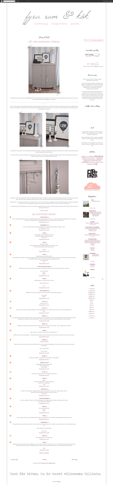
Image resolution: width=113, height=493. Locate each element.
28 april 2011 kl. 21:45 (44, 275)
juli (91, 302)
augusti (91, 300)
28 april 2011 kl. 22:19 (44, 298)
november (90, 294)
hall (88, 157)
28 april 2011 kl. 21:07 (44, 263)
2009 (91, 317)
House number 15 (44, 290)
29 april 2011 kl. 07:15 (44, 327)
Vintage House (92, 210)
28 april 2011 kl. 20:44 (44, 239)
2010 (91, 315)
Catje (44, 442)
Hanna (43, 406)
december (90, 292)
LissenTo (92, 221)
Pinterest (92, 249)
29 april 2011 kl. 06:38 (44, 321)
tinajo (44, 330)
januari (90, 313)
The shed (92, 248)
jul (102, 157)
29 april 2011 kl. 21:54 (44, 412)
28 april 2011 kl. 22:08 (44, 287)
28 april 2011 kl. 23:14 (44, 305)
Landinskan (92, 264)
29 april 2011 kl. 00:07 (44, 313)
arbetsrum (83, 156)
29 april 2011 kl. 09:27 (44, 359)
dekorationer (98, 156)
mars (91, 309)
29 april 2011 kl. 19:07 (44, 403)
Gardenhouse (44, 422)
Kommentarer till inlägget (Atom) (48, 463)
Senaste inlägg (14, 459)
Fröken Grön (44, 389)
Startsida (45, 459)
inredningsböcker (92, 157)
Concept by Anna (92, 239)
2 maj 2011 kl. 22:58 (44, 450)
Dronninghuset (43, 225)
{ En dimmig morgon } (95, 201)
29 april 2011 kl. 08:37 (44, 336)
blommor (91, 156)
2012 (91, 288)
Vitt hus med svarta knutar (44, 266)
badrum (87, 156)
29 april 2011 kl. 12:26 (44, 369)
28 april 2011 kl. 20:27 (44, 222)
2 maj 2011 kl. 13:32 (44, 439)
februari (91, 311)
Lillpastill (92, 269)
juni (91, 303)
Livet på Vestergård (43, 398)
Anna (44, 278)
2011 (91, 290)
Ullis (44, 254)
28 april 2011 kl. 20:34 (44, 230)
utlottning (101, 162)
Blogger (58, 481)
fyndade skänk (29, 98)
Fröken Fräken (43, 217)
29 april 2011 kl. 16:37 (44, 386)
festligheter (84, 157)
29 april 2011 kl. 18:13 (44, 395)
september (90, 298)
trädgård (91, 162)
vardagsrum (90, 164)
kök (83, 159)
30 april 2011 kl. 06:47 (44, 419)
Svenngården (92, 253)
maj (91, 305)
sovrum (46, 210)
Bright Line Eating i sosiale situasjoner (92, 234)
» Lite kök (92, 265)
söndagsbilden (85, 162)
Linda (44, 233)
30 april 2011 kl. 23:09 (44, 432)
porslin (95, 159)
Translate (97, 56)
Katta (44, 415)
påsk (88, 160)
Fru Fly (55, 155)
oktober (91, 296)
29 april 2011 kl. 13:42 (44, 375)
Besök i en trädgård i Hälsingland (92, 223)
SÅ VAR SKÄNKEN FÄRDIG (44, 42)
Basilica (44, 356)
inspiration (98, 157)
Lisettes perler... (92, 233)
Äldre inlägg (74, 459)
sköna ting (95, 160)
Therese (44, 323)
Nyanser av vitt (43, 362)
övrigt (96, 164)
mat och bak (91, 159)
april (91, 307)
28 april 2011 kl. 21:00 (44, 251)
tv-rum (94, 162)
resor (91, 160)
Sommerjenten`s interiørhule (92, 227)
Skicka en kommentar (44, 453)
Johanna (44, 316)
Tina (44, 242)
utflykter (97, 162)
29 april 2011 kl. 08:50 (44, 353)
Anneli (43, 378)
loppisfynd (86, 159)
